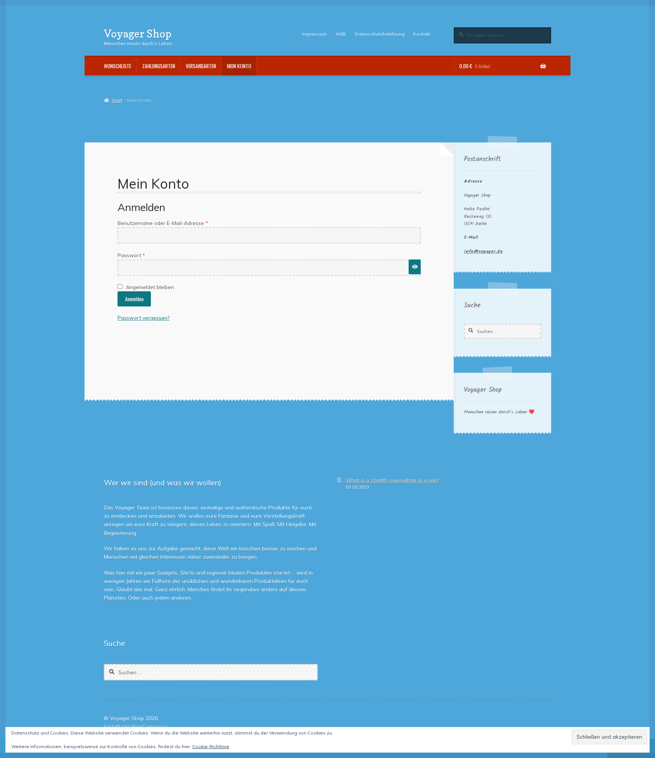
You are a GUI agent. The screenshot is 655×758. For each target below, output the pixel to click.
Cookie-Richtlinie (210, 746)
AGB (341, 34)
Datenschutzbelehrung (379, 34)
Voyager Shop (137, 33)
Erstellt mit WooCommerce (136, 726)
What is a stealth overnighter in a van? (392, 480)
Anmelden (134, 299)
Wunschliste (117, 66)
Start (116, 100)
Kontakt (421, 34)
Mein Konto (239, 66)
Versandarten (201, 66)
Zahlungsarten (158, 66)
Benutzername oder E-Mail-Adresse (177, 222)
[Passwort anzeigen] (415, 266)
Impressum (314, 34)
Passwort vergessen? (143, 317)
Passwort (145, 255)
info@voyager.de (483, 251)
